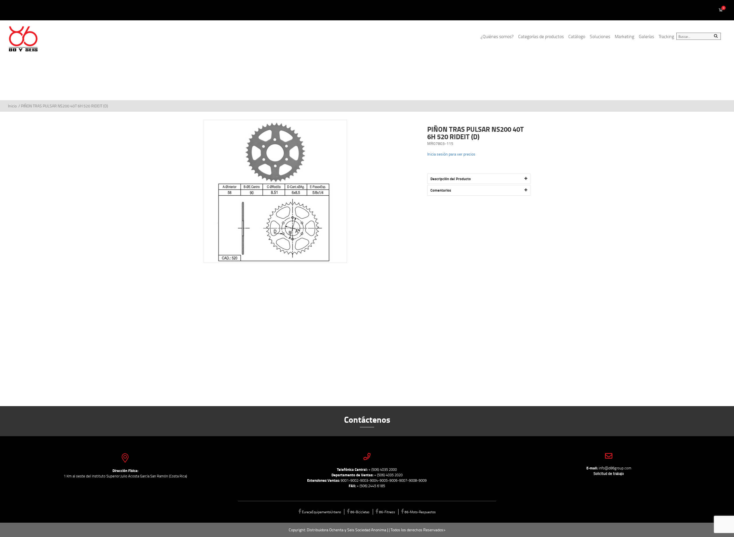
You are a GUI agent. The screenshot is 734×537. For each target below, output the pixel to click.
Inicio (12, 106)
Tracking (666, 36)
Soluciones (600, 36)
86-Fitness (387, 512)
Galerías (646, 36)
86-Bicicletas (360, 512)
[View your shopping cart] (721, 10)
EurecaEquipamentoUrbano (321, 512)
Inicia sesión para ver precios (451, 154)
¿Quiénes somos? (497, 36)
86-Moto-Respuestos (420, 512)
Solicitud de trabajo (609, 473)
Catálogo (576, 36)
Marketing (624, 36)
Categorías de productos (541, 36)
